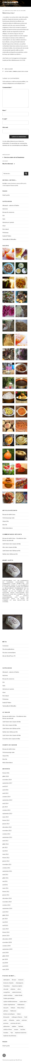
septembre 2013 (7, 813)
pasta (18, 1020)
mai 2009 (5, 963)
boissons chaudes (8, 983)
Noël (25, 1017)
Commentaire (7, 87)
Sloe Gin (4, 524)
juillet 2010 (5, 915)
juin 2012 (5, 847)
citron (19, 989)
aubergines (6, 980)
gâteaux (5, 1011)
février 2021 (5, 773)
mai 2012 (5, 851)
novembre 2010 (7, 902)
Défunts (13, 1008)
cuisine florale (18, 995)
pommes (5, 1023)
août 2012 (5, 840)
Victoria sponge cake (8, 518)
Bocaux (14, 980)
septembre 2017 (7, 783)
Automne (5, 209)
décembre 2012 (7, 827)
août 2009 (5, 952)
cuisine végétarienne (9, 1004)
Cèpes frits (5, 521)
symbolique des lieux (20, 71)
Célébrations (20, 1004)
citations (8, 71)
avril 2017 (5, 786)
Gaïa (3, 219)
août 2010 (5, 912)
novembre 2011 (6, 864)
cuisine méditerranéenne (10, 1001)
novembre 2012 (6, 830)
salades (14, 1026)
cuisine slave (23, 1001)
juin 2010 (5, 918)
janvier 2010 (5, 935)
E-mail (4, 119)
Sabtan (4, 554)
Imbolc (19, 1014)
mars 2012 (5, 854)
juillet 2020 (5, 776)
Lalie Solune (21, 10)
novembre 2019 (7, 779)
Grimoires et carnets (8, 222)
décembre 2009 (7, 939)
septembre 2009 (7, 949)
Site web (5, 127)
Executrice (5, 738)
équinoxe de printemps (9, 1035)
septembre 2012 (7, 837)
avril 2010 (5, 925)
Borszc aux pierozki (7, 540)
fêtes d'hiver (20, 1008)
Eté (3, 215)
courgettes (6, 992)
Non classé (9, 69)
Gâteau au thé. (16, 550)
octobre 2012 (6, 834)
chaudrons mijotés (17, 986)
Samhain (20, 1026)
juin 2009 (5, 959)
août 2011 (5, 874)
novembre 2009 (7, 942)
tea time (22, 1029)
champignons (19, 983)
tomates (5, 1032)
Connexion (5, 646)
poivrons (24, 1020)
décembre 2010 (7, 898)
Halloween (13, 1011)
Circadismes (10, 2)
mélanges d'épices (17, 1017)
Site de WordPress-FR (8, 656)
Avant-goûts (6, 195)
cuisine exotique (7, 995)
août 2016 (5, 790)
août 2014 (5, 803)
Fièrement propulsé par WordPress (12, 1060)
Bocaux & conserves (8, 212)
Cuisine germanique (8, 998)
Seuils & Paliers (6, 236)
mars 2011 (5, 888)
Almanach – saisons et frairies (10, 205)
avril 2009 (5, 966)
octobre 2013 (6, 810)
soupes (16, 1029)
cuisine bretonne (16, 992)
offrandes (11, 1020)
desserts (6, 1008)
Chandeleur (6, 986)
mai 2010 (5, 922)
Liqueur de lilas (16, 544)
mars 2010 (5, 929)
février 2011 (5, 891)
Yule (11, 1032)
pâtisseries (6, 1026)
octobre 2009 (6, 946)
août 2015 (5, 793)
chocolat (5, 989)
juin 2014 (5, 807)
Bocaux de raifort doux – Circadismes (12, 538)
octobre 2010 (6, 905)
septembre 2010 (7, 908)
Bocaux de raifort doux (8, 514)
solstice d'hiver (7, 1029)
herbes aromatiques (9, 1014)
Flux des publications (8, 649)
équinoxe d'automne (20, 1032)
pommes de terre (15, 1023)
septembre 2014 (7, 800)
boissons (20, 980)
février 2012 (5, 857)
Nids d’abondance (7, 528)
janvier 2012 (5, 861)
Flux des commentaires (9, 652)
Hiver (4, 226)
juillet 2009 (5, 956)
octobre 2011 (6, 868)
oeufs (5, 1020)
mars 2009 (5, 969)
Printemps (5, 232)
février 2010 (5, 932)
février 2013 (5, 820)
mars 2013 (5, 817)
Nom (4, 110)
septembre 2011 (7, 871)
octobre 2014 (6, 796)
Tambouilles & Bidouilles (9, 239)
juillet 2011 (5, 878)
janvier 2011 (5, 895)
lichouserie (6, 1017)
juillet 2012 (5, 844)
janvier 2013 (5, 824)
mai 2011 (5, 881)
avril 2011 (5, 885)
